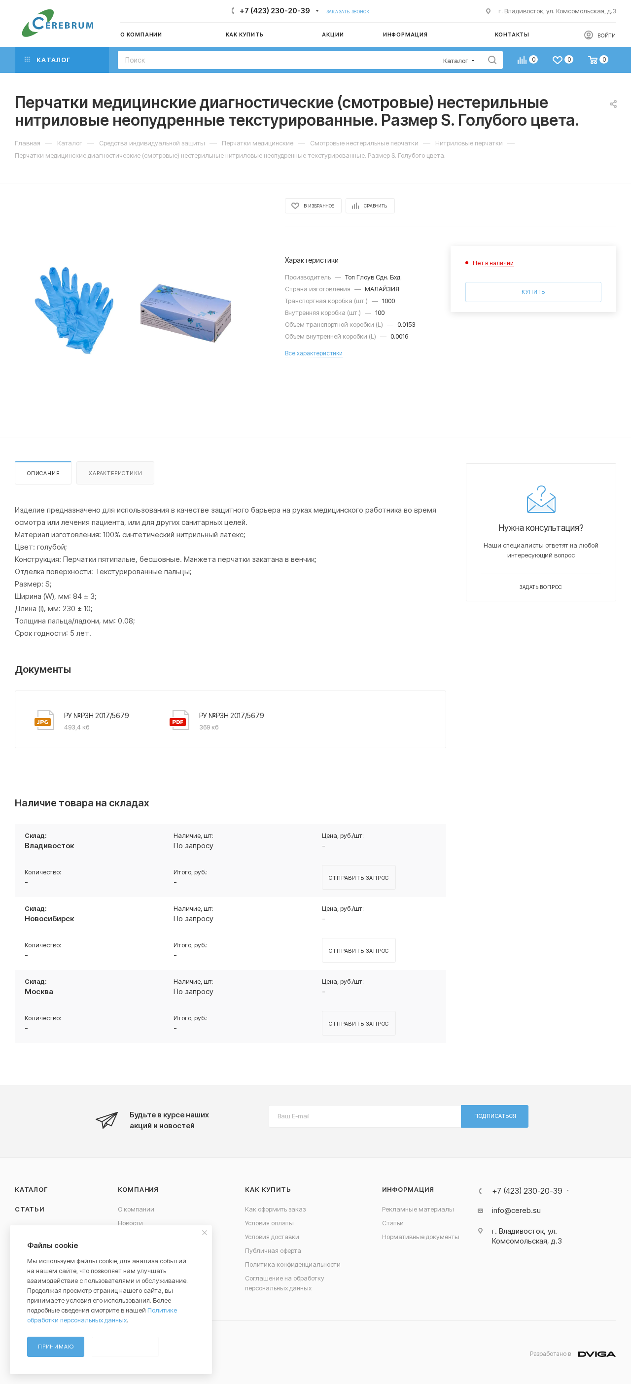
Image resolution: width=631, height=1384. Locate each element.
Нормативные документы (420, 1237)
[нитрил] (141, 310)
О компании (136, 1209)
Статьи (29, 1209)
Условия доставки (272, 1237)
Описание (43, 473)
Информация (408, 1189)
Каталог (31, 1189)
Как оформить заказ (275, 1209)
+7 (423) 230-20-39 (275, 10)
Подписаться (495, 1115)
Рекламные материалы (418, 1209)
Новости (130, 1223)
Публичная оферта (273, 1250)
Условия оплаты (269, 1223)
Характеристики (115, 473)
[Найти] (492, 60)
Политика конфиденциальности (293, 1264)
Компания (138, 1189)
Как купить (268, 1189)
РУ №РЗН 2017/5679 (96, 715)
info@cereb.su (516, 1210)
